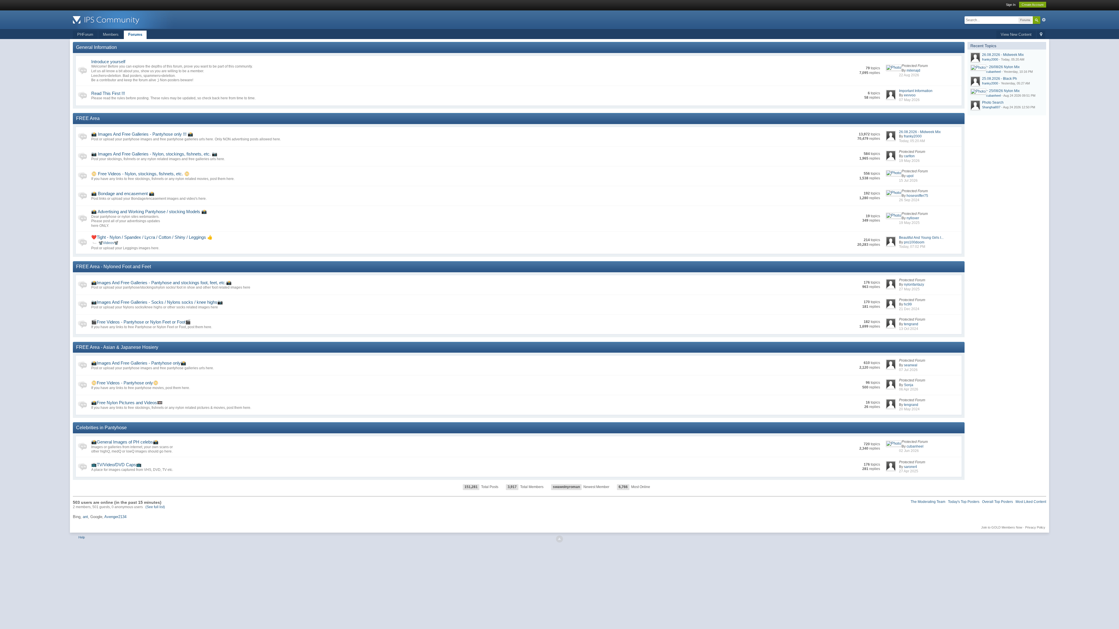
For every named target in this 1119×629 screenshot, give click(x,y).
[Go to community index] (125, 19)
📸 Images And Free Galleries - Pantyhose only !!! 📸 (142, 134)
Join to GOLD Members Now (1001, 527)
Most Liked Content (1031, 502)
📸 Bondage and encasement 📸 (122, 193)
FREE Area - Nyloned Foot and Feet (113, 266)
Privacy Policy (1035, 527)
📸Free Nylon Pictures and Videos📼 (127, 402)
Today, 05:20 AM (912, 141)
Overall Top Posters (997, 502)
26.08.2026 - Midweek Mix (920, 132)
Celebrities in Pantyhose (101, 427)
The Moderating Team (928, 502)
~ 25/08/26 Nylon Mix (1003, 91)
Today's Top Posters (963, 502)
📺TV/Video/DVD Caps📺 (116, 464)
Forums (135, 34)
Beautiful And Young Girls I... (921, 238)
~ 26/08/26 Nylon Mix (1003, 67)
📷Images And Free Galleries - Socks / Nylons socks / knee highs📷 (157, 302)
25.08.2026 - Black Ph (999, 79)
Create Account (1033, 4)
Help (81, 537)
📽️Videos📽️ (108, 243)
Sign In (1011, 4)
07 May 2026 (909, 100)
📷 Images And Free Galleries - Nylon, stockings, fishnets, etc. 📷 (154, 153)
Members (111, 34)
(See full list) (155, 507)
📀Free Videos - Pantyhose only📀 (125, 382)
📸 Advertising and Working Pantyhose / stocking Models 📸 (149, 211)
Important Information (915, 91)
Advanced (1043, 19)
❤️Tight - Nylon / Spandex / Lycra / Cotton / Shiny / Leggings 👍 (152, 237)
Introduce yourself (108, 61)
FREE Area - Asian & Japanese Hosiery (117, 347)
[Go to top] (559, 539)
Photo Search (993, 102)
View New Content (1016, 34)
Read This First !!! (108, 93)
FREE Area (88, 118)
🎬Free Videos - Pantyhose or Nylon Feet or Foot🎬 (141, 321)
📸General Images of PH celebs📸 (125, 441)
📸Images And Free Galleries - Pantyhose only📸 (138, 363)
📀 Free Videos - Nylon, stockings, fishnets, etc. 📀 (140, 173)
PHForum (85, 34)
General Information (96, 47)
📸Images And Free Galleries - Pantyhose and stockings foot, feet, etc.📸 (161, 282)
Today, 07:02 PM (912, 247)
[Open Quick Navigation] (1041, 35)
